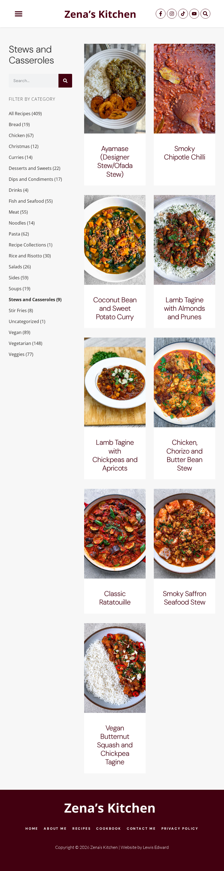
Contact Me (141, 828)
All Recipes (20, 114)
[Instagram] (172, 14)
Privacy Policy (180, 828)
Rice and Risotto (25, 256)
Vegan (15, 332)
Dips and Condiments (31, 179)
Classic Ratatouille (115, 598)
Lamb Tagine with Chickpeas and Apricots (114, 455)
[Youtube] (194, 14)
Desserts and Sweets (30, 168)
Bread (15, 124)
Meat (14, 212)
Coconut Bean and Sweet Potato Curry (115, 308)
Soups (15, 289)
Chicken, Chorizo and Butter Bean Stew (184, 455)
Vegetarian (20, 343)
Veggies (17, 354)
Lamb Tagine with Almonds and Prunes (184, 308)
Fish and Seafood (26, 201)
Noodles (17, 223)
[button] (18, 14)
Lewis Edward (156, 847)
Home (31, 828)
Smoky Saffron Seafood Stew (184, 598)
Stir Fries (18, 310)
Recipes (81, 828)
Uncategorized (24, 321)
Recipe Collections (27, 245)
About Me (55, 828)
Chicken (17, 135)
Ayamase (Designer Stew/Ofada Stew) (114, 161)
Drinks (15, 190)
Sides (14, 278)
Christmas (19, 146)
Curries (16, 157)
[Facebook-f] (161, 14)
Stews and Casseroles (32, 300)
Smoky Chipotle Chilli (184, 153)
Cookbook (108, 828)
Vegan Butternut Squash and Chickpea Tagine (114, 745)
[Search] (205, 14)
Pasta (14, 234)
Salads (15, 267)
